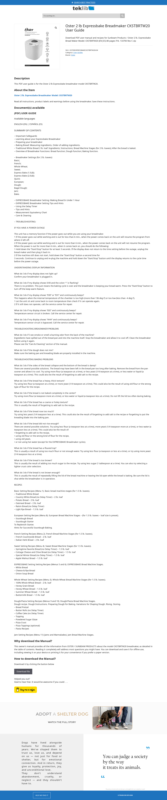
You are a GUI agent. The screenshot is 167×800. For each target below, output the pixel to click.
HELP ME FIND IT (41, 795)
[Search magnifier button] (122, 15)
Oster (73, 55)
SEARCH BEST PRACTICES (84, 2)
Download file (23, 671)
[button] (56, 28)
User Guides (78, 52)
